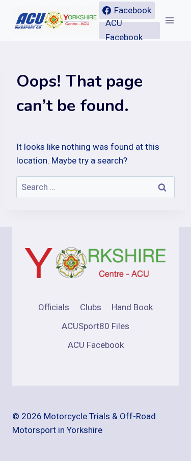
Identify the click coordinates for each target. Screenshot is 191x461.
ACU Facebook (96, 345)
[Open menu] (169, 20)
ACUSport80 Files (95, 326)
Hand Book (132, 307)
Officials (53, 307)
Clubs (90, 307)
